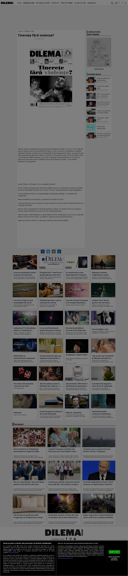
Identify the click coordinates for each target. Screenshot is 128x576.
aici (15, 565)
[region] (64, 558)
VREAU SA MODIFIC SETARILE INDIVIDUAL (114, 558)
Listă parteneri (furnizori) (65, 558)
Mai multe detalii (14, 552)
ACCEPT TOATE (114, 552)
